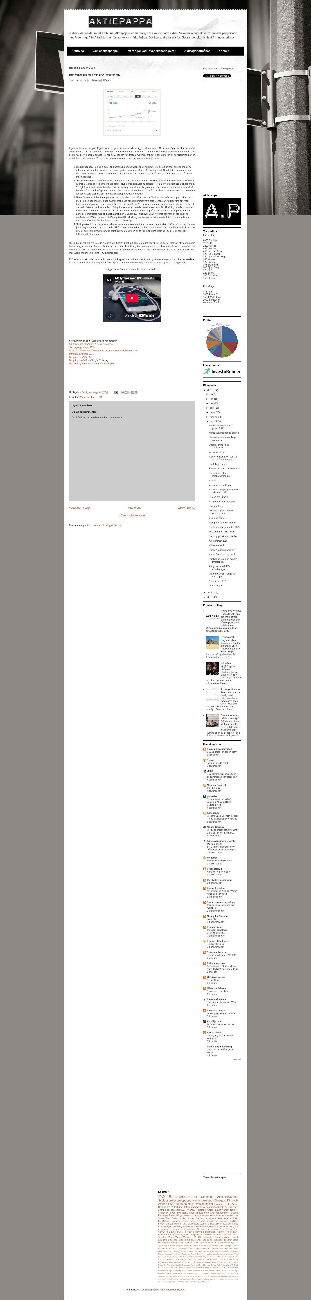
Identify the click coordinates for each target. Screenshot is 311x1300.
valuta (193, 1282)
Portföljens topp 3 (218, 464)
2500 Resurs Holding (214, 256)
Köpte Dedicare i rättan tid (222, 554)
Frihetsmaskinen (216, 963)
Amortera (204, 1215)
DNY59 (161, 1289)
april (212, 407)
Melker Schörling (195, 1257)
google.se (207, 1240)
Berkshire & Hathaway (199, 1246)
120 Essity (208, 272)
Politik (230, 1215)
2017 (210, 592)
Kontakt (223, 50)
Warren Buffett (207, 1224)
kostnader (218, 1240)
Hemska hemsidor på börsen (224, 432)
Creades (185, 1221)
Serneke (189, 1268)
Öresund (200, 1218)
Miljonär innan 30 (216, 785)
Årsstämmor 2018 (218, 540)
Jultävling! (226, 663)
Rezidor (207, 1265)
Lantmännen (176, 1224)
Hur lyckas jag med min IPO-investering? (224, 560)
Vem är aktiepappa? (106, 50)
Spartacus (228, 1268)
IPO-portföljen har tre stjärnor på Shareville (91, 363)
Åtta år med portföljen (217, 991)
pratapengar (207, 1279)
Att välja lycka (214, 1021)
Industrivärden (222, 1210)
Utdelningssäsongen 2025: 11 (221, 955)
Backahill (179, 1246)
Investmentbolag (222, 1204)
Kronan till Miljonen (218, 941)
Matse (189, 1234)
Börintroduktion (216, 1246)
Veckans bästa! (217, 452)
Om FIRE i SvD (214, 788)
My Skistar (197, 1234)
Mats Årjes (180, 1234)
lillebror (228, 1240)
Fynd (160, 1251)
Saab (236, 1265)
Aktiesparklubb (224, 1243)
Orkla (215, 1259)
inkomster (162, 1279)
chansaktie (215, 1276)
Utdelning (207, 1196)
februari (214, 417)
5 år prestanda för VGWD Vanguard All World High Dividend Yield (219, 802)
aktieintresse (221, 1224)
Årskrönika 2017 (217, 581)
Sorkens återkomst (216, 933)
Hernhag (199, 1232)
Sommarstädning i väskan (219, 860)
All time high (203, 1229)
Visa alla (237, 1059)
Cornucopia (164, 1232)
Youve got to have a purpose (221, 1013)
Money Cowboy (215, 827)
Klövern (161, 1254)
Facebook (189, 1232)
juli (211, 394)
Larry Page (181, 1254)
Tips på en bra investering (222, 522)
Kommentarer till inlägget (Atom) (104, 525)
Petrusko (163, 1215)
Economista (204, 1248)
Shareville (163, 1212)
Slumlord (197, 1268)
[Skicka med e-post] (122, 392)
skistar (209, 1203)
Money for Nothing (217, 916)
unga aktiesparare (199, 1212)
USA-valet (205, 1273)
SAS (231, 1265)
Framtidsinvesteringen (219, 749)
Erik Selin (233, 1221)
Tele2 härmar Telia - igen (222, 531)
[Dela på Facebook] (132, 392)
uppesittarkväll (178, 1210)
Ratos (172, 1215)
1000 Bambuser (211, 299)
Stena (235, 1268)
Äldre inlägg (186, 508)
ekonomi (188, 1215)
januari (213, 421)
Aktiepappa (213, 813)
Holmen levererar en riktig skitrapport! (222, 439)
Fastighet (228, 1248)
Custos (235, 1246)
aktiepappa (184, 1200)
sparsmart (179, 1242)
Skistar (212, 480)
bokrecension (205, 1276)
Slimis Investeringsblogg (221, 902)
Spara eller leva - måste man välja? (230, 717)
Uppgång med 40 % (79, 360)
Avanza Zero (217, 1229)
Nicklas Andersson (217, 1234)
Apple (160, 1246)
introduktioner (173, 1279)
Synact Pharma (221, 1271)
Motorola (219, 1257)
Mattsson (184, 1257)
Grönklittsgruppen (175, 1251)
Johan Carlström (196, 1251)
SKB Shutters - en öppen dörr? (222, 752)
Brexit (161, 1221)
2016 (210, 597)
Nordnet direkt (173, 1259)
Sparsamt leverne (216, 952)
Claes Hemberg (172, 1221)
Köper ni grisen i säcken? (222, 550)
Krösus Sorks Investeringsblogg (217, 928)
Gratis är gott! (216, 585)
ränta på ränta (231, 1279)
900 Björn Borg (211, 267)
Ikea (186, 1251)
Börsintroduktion (87, 397)
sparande (169, 1242)
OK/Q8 (183, 1259)
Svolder (163, 1200)
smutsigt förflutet (177, 1282)
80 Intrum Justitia (212, 302)
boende (173, 1240)
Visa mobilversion (132, 515)
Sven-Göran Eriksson (191, 1271)
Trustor (186, 1237)
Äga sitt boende (203, 1282)
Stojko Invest (214, 1032)
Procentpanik (214, 869)
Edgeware (214, 1248)
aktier (172, 1200)
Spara (161, 1218)
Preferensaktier (216, 1262)
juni (212, 398)
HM (170, 1203)
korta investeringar (197, 1226)
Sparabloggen (218, 1268)
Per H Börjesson (181, 1262)
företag (191, 1218)
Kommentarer (231, 1232)
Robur (213, 1265)
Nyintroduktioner (202, 1200)
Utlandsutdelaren (216, 988)
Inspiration (210, 1232)
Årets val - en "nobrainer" (219, 872)
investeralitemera (216, 999)
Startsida (78, 50)
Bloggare (220, 1200)
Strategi (168, 1271)
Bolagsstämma (191, 1207)
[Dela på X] (129, 392)
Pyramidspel (227, 637)
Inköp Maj (212, 919)
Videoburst (176, 1207)
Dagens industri (164, 1248)
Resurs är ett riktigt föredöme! (224, 468)
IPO (100, 397)
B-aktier (171, 1246)
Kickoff (220, 1232)
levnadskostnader (187, 1279)
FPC (224, 1207)
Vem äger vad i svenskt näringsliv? (152, 50)
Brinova (229, 1229)
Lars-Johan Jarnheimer (196, 1254)
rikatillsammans (222, 1226)
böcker (183, 1218)
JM (167, 1224)
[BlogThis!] (126, 392)
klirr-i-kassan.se (216, 977)
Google (234, 1212)
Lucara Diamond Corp (229, 1254)
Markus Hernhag (166, 1234)
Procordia (162, 1265)
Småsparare (206, 1268)
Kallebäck (216, 1251)
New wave (228, 1257)
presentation (219, 1279)
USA (194, 1237)
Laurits (216, 1254)
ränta (196, 1215)
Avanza (191, 1210)
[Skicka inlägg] (115, 392)
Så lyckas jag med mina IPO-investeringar (91, 344)
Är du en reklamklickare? (222, 501)
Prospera (186, 1265)
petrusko (212, 796)
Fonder (161, 1224)
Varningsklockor (231, 1273)
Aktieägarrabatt (188, 1229)
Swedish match (207, 1271)
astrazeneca (193, 1276)
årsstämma (211, 1218)
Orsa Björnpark (225, 1259)
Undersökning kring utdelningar (219, 446)
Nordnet (234, 1210)
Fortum (235, 1248)
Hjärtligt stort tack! (215, 944)
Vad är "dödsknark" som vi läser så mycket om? (223, 458)
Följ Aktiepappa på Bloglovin (218, 68)
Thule (230, 1271)
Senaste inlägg (80, 508)
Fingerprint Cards (204, 1210)
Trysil (198, 1273)
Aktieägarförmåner (197, 50)
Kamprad (225, 1251)
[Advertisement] (222, 136)
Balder (186, 1246)
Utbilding (221, 1273)
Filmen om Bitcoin (218, 497)
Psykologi (195, 1265)
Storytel (161, 1271)
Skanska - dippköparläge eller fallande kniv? (224, 491)
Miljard (205, 1257)
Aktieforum (175, 1229)
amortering (163, 1240)
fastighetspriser (227, 1276)
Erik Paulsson (221, 1221)
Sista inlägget (213, 980)
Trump (178, 1237)
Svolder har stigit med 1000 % (224, 527)
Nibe (205, 1234)
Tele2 (168, 1218)
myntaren (212, 857)
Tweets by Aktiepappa (214, 1177)
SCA (202, 1207)
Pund (201, 1265)
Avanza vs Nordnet (231, 610)
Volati (235, 1237)
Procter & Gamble (174, 1265)
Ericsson (210, 1221)
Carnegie (228, 1246)
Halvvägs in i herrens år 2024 (221, 1002)
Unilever (213, 1273)
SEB (236, 1215)
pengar (198, 1279)
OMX (190, 1259)
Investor (199, 1203)
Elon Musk (176, 1232)
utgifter (187, 1282)
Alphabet (234, 1243)
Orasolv (209, 1259)
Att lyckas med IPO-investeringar (219, 568)
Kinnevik (232, 1200)
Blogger (180, 1289)
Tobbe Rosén (178, 1273)
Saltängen (162, 1268)
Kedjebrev (234, 1251)
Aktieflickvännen (227, 1196)
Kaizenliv (207, 1251)
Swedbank (182, 1212)
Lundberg (162, 1257)
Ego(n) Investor (215, 888)
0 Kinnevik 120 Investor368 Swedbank (210, 262)
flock (236, 1276)
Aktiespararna (224, 1218)
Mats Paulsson (173, 1257)
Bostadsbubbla (213, 1207)
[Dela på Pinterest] (136, 392)
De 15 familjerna (179, 1248)
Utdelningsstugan (222, 1237)
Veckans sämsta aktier (167, 1276)
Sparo (210, 760)
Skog (172, 1212)
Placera (207, 1262)
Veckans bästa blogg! (220, 485)
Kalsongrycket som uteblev (223, 536)
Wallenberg (193, 1224)
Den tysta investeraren (219, 880)
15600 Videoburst (212, 297)
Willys (179, 1215)
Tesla (171, 1237)
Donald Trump (193, 1248)
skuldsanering (164, 1282)
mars (213, 412)
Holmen (162, 1207)
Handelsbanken (218, 1215)
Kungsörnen (170, 1254)
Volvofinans (183, 1276)
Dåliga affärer (216, 506)
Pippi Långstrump (195, 1262)
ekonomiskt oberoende (190, 1240)
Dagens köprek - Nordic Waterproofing (221, 512)
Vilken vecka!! (216, 545)
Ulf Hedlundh (205, 1237)
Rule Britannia (223, 1265)
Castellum (212, 275)
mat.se (210, 1226)
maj (212, 403)
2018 (210, 390)
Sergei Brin (180, 1268)
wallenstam (211, 1242)
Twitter (175, 1218)
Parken (170, 1262)
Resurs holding (183, 1203)
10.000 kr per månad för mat (221, 1024)
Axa (165, 1246)
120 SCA (208, 270)
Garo (165, 1251)
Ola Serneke (198, 1259)
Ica (168, 1207)
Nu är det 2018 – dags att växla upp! (222, 575)
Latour (209, 1254)
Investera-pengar (216, 1010)
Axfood (162, 1203)
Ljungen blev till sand (217, 763)
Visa (185, 1224)
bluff (174, 1226)
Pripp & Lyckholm (231, 1262)
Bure (236, 1229)
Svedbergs (177, 1271)
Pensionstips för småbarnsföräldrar (219, 474)
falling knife (182, 1226)
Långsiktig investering (219, 1046)
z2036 (210, 771)
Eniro (221, 1248)
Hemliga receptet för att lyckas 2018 (221, 427)
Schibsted (171, 1268)
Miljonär (212, 1257)
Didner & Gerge (197, 1221)
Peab (229, 1234)
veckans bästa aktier (195, 1242)
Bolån (235, 1218)
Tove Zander (189, 1273)
